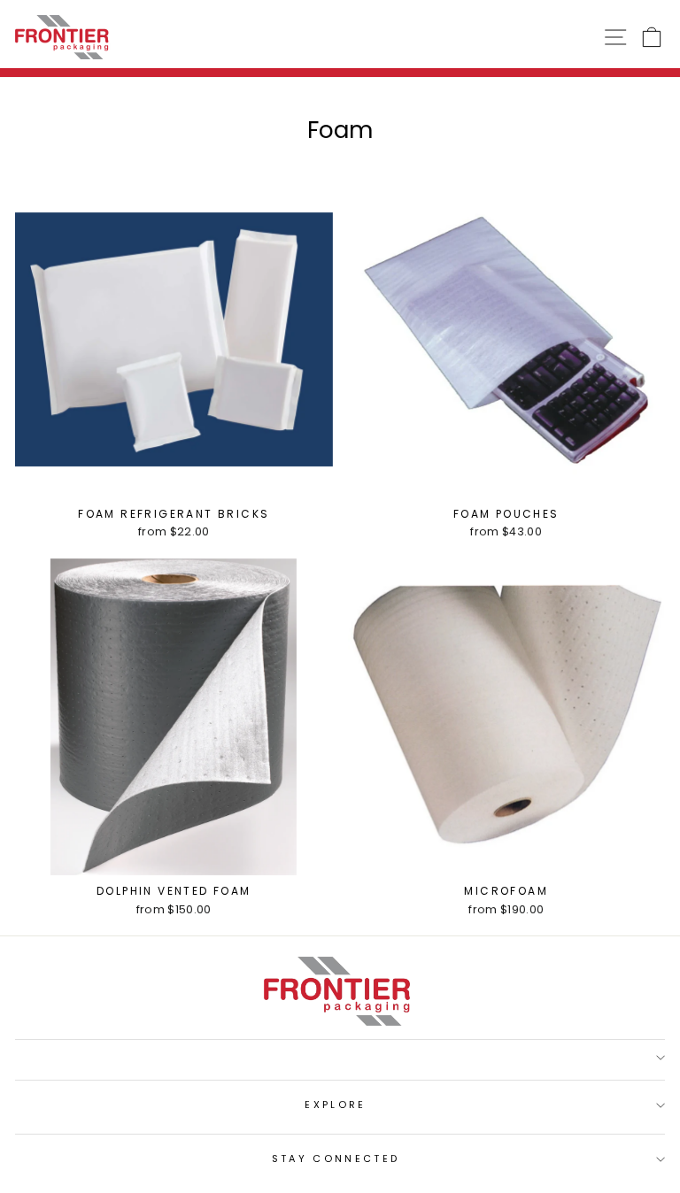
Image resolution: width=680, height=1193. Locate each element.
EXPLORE (335, 1104)
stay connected (335, 1158)
